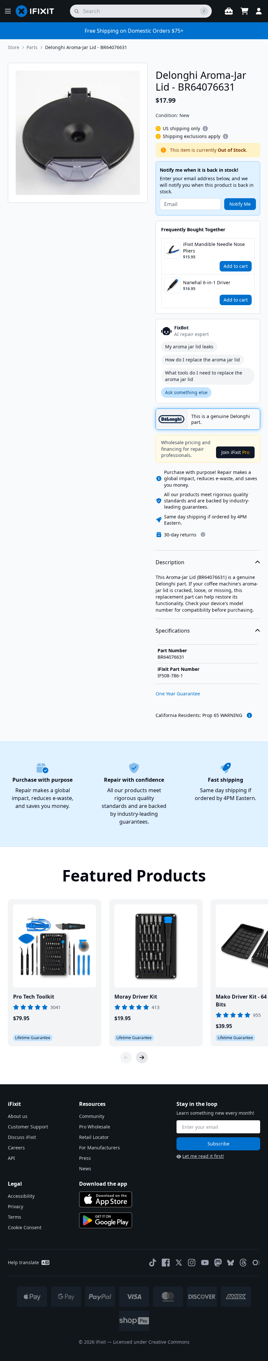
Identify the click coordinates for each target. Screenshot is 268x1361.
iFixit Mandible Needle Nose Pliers (214, 247)
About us (17, 1116)
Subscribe (218, 1144)
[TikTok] (153, 1262)
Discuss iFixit (22, 1137)
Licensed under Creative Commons (151, 1342)
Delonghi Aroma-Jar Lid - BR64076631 (86, 47)
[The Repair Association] (256, 1262)
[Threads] (243, 1262)
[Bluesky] (230, 1262)
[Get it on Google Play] (105, 1220)
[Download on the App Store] (105, 1199)
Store (13, 47)
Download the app (103, 1183)
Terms (14, 1217)
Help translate (23, 1262)
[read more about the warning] (249, 715)
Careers (16, 1147)
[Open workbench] (228, 11)
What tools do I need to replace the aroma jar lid (203, 376)
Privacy (15, 1206)
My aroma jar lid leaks (189, 346)
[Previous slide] (126, 1057)
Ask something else (186, 392)
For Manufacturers (99, 1147)
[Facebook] (166, 1262)
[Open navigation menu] (7, 11)
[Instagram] (192, 1262)
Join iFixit (235, 452)
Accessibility (21, 1196)
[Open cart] (244, 11)
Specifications (173, 630)
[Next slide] (142, 1057)
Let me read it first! (203, 1156)
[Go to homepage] (37, 11)
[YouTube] (205, 1262)
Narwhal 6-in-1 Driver (206, 282)
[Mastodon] (218, 1262)
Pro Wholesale (94, 1127)
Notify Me (240, 204)
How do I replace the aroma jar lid (202, 360)
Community (91, 1116)
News (85, 1168)
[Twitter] (179, 1262)
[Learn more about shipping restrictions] (205, 128)
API (11, 1158)
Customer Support (28, 1127)
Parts (32, 47)
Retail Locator (94, 1137)
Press (85, 1158)
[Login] (259, 11)
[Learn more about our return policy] (203, 534)
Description (170, 562)
